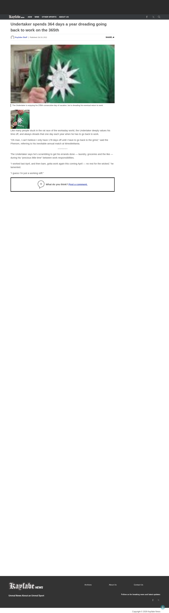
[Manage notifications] (163, 607)
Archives (88, 585)
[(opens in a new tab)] (147, 17)
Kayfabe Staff (21, 37)
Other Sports (49, 17)
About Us (64, 17)
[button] (158, 17)
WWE (37, 17)
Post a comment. (78, 184)
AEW (30, 17)
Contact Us (138, 585)
